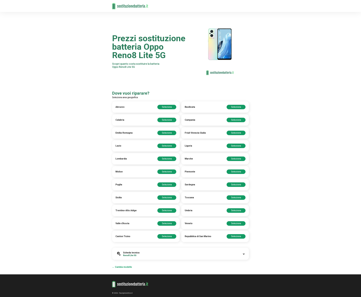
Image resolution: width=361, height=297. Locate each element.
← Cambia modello (122, 267)
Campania (190, 120)
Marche (189, 158)
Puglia (118, 184)
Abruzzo (120, 107)
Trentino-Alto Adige (126, 210)
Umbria (188, 210)
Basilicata (190, 107)
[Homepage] (130, 4)
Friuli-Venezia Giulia (195, 132)
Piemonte (190, 171)
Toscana (189, 197)
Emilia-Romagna (124, 132)
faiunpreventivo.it (126, 293)
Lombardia (121, 158)
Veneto (188, 223)
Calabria (119, 120)
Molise (119, 171)
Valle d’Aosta (122, 223)
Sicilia (118, 197)
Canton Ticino (122, 236)
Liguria (188, 145)
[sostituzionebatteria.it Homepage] (130, 284)
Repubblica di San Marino (198, 236)
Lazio (118, 145)
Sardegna (190, 184)
